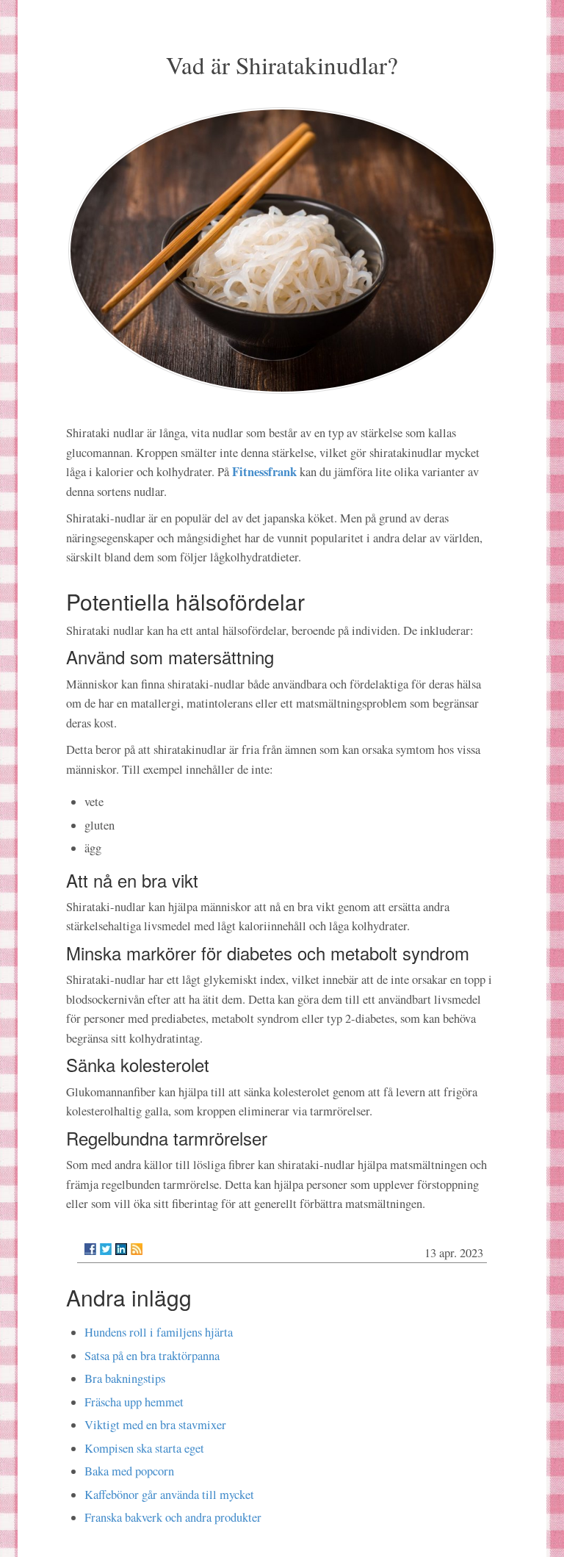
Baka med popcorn (129, 1471)
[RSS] (136, 1249)
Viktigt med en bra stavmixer (155, 1425)
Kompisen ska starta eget (144, 1448)
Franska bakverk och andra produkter (172, 1517)
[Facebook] (90, 1249)
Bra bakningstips (124, 1378)
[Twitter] (106, 1249)
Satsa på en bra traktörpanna (152, 1356)
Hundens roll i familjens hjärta (158, 1332)
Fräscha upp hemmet (134, 1402)
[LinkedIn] (121, 1249)
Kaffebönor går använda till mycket (169, 1494)
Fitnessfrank (266, 471)
